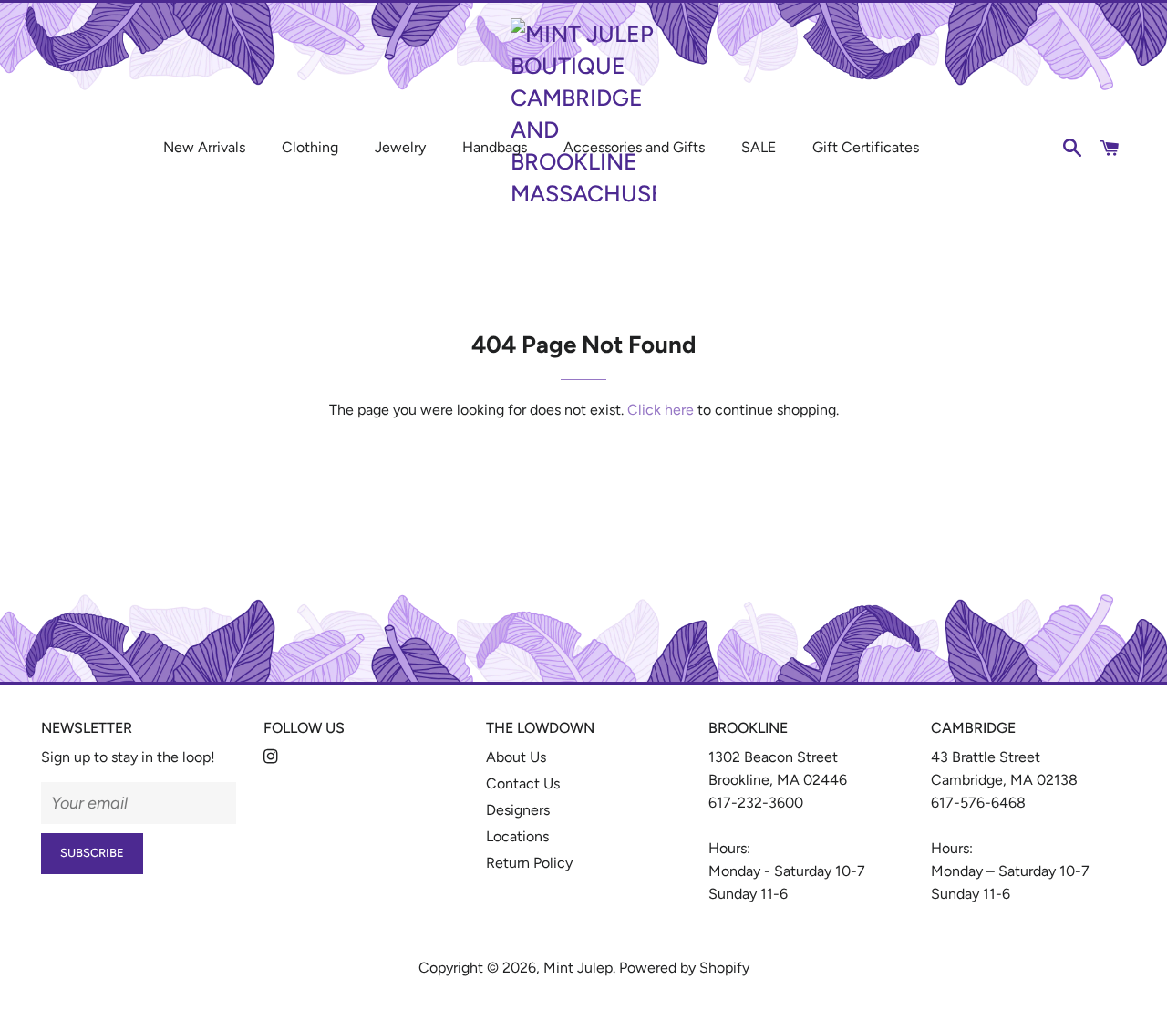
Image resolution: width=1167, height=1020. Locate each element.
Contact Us (523, 783)
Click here (660, 409)
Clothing (310, 147)
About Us (516, 757)
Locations (517, 836)
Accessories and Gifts (634, 147)
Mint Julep (578, 967)
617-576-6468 (978, 802)
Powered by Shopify (684, 967)
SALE (758, 147)
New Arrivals (204, 147)
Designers (518, 810)
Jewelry (400, 147)
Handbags (494, 147)
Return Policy (529, 862)
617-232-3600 (755, 802)
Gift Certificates (865, 147)
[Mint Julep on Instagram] (272, 757)
